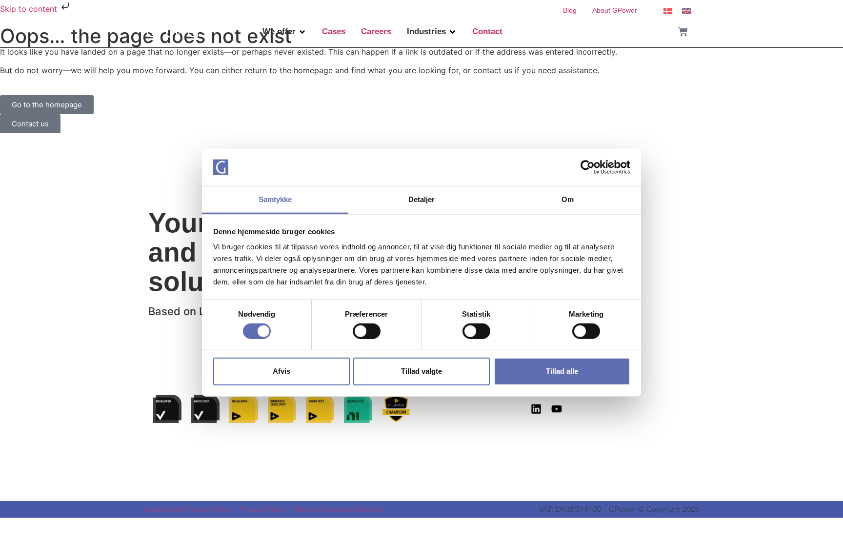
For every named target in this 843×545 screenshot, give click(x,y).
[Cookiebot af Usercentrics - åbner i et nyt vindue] (587, 167)
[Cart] (683, 31)
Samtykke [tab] (275, 199)
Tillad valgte (421, 371)
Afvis (281, 371)
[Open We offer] (302, 31)
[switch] (367, 331)
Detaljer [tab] (421, 199)
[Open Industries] (452, 31)
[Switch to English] (686, 10)
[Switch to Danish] (668, 10)
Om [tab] (568, 199)
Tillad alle (562, 371)
